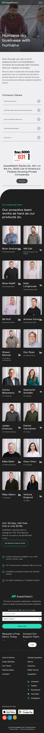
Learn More (22, 181)
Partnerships (8, 670)
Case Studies (8, 661)
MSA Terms (33, 670)
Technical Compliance (27, 729)
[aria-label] (19, 355)
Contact (6, 674)
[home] (9, 2)
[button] (41, 3)
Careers (31, 666)
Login (32, 645)
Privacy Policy (14, 729)
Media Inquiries (35, 657)
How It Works (8, 657)
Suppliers (32, 674)
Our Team (6, 666)
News (30, 661)
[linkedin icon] (19, 249)
